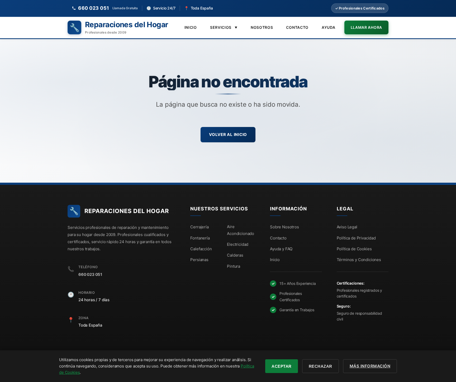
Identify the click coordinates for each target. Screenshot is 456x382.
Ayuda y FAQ (281, 248)
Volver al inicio (228, 134)
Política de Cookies (354, 248)
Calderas (235, 255)
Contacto (297, 27)
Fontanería (200, 237)
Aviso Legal (347, 226)
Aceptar (282, 366)
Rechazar (320, 366)
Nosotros (262, 27)
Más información (370, 366)
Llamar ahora (366, 27)
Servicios (224, 27)
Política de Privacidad (356, 237)
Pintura (233, 266)
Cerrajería (199, 226)
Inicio (190, 27)
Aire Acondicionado (240, 230)
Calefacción (201, 248)
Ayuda (328, 27)
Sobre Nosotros (284, 226)
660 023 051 (90, 274)
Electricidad (237, 244)
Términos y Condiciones (359, 259)
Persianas (199, 259)
